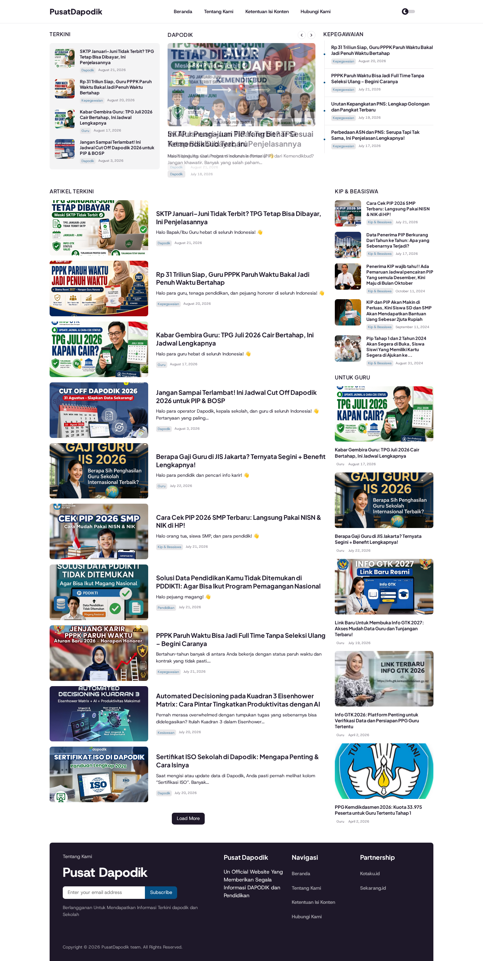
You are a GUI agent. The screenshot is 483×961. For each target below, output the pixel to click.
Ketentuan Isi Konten (267, 11)
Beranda (183, 11)
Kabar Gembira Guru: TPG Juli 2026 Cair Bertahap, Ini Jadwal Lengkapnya (116, 117)
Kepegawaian (92, 100)
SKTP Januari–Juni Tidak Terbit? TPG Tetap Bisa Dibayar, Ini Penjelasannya (117, 56)
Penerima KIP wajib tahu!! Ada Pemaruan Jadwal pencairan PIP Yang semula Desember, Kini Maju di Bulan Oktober (399, 274)
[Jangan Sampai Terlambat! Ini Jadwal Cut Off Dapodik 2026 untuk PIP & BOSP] (65, 157)
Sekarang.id (373, 888)
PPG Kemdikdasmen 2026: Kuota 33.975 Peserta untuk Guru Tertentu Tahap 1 (378, 810)
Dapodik (87, 70)
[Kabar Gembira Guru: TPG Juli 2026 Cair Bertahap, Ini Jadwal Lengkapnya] (65, 126)
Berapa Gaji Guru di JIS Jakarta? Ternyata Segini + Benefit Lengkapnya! (378, 539)
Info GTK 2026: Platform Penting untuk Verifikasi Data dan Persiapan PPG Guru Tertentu (377, 720)
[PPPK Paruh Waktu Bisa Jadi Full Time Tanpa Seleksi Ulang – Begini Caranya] (99, 679)
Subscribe (161, 892)
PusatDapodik (76, 11)
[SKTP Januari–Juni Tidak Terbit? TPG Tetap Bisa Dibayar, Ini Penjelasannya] (65, 66)
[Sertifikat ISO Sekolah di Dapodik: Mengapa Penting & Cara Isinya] (99, 800)
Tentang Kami (218, 11)
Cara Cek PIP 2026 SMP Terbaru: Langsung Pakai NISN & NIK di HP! (398, 208)
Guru (85, 131)
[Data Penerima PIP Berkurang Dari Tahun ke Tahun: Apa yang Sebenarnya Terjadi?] (348, 256)
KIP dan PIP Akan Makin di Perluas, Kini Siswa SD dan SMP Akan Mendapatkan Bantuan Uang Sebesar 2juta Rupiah (399, 310)
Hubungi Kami (316, 11)
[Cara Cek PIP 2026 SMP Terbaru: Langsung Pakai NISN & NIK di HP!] (99, 557)
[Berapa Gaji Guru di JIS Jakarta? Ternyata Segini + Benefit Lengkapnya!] (99, 496)
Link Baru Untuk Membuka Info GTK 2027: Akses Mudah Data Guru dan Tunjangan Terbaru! (379, 628)
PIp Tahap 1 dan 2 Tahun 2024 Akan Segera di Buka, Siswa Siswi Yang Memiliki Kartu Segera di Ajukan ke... (396, 346)
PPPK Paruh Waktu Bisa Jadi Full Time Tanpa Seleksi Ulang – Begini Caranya (377, 78)
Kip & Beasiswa (169, 547)
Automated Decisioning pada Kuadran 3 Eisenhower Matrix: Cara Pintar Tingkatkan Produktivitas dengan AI (238, 700)
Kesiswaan (166, 733)
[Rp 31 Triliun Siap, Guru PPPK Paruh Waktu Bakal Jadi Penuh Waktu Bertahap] (65, 96)
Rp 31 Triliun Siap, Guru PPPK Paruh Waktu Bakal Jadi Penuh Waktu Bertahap (116, 87)
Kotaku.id (370, 873)
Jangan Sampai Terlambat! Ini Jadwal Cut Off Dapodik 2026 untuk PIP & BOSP (117, 147)
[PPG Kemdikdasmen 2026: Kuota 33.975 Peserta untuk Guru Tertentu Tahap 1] (384, 797)
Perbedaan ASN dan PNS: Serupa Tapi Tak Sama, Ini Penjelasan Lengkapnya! (375, 135)
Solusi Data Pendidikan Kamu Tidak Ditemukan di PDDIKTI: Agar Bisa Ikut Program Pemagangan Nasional (238, 582)
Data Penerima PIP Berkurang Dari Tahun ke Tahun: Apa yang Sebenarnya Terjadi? (397, 240)
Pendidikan (166, 608)
